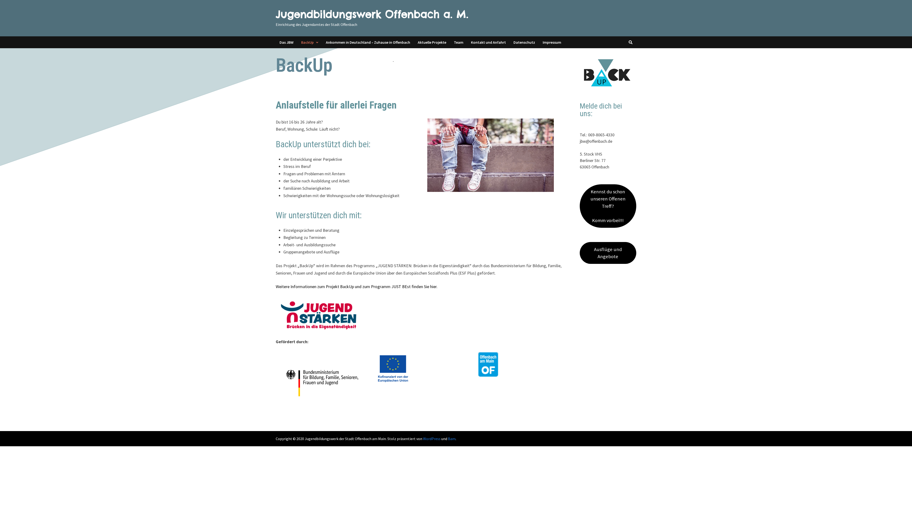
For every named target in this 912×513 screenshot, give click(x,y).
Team (458, 42)
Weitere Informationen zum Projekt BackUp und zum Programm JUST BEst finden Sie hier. (356, 286)
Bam (452, 438)
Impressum (552, 42)
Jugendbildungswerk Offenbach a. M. (372, 14)
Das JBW (287, 42)
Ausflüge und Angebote (608, 253)
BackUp (307, 42)
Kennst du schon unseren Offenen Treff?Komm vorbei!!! (608, 206)
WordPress (432, 438)
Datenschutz (524, 42)
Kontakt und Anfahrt (488, 42)
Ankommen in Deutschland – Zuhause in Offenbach (368, 42)
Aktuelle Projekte (432, 42)
